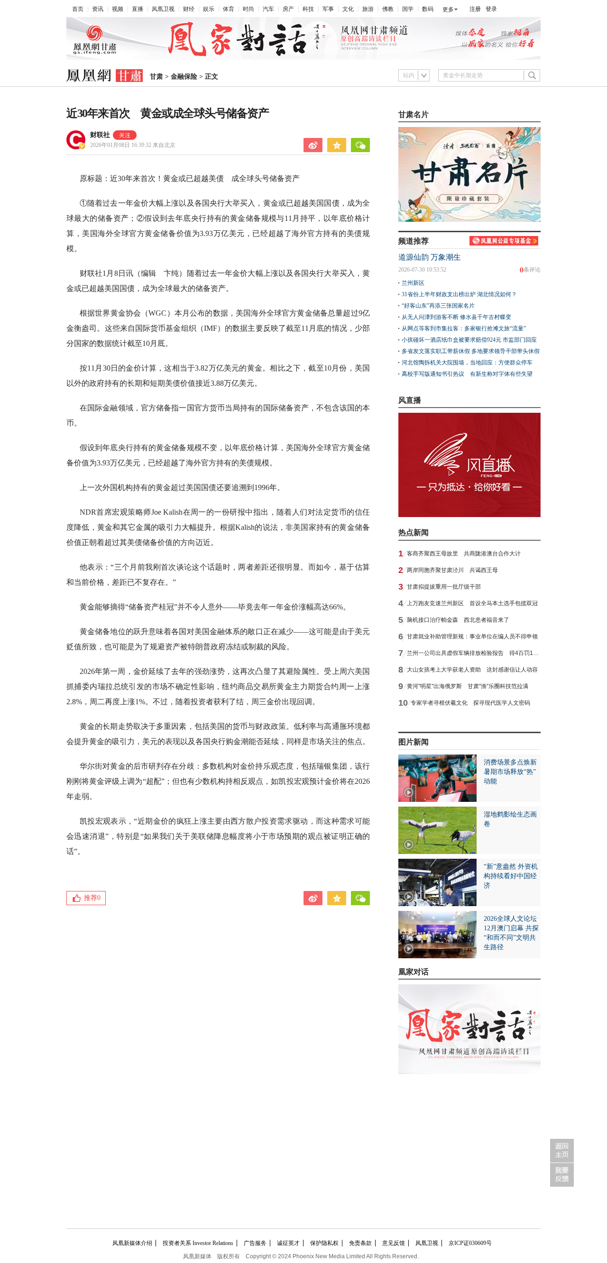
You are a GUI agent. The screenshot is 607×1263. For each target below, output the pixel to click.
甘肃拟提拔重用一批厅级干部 (444, 586)
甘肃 (156, 76)
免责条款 (360, 1243)
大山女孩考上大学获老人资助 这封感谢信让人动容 (472, 669)
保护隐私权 (324, 1243)
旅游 (368, 9)
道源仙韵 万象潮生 (429, 257)
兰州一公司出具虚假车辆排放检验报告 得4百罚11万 (474, 653)
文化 (348, 9)
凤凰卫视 (163, 9)
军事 (328, 9)
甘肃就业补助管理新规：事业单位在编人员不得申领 (472, 636)
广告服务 (255, 1243)
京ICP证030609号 (470, 1243)
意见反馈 (393, 1243)
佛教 (388, 9)
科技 (308, 9)
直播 (137, 9)
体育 (228, 9)
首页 (77, 9)
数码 (427, 9)
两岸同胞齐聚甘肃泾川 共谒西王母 (452, 570)
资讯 (97, 9)
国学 (408, 9)
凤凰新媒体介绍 (132, 1243)
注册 (475, 9)
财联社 (100, 134)
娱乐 (208, 9)
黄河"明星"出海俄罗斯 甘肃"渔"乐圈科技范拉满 (467, 686)
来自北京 (132, 145)
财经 (188, 9)
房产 (288, 9)
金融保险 (184, 76)
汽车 (268, 9)
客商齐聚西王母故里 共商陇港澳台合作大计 (464, 553)
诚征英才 (288, 1243)
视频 (117, 9)
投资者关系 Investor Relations (198, 1243)
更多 (448, 9)
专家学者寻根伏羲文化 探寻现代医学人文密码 (470, 703)
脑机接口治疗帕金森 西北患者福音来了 (458, 620)
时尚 (248, 9)
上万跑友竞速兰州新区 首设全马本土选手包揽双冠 (472, 603)
